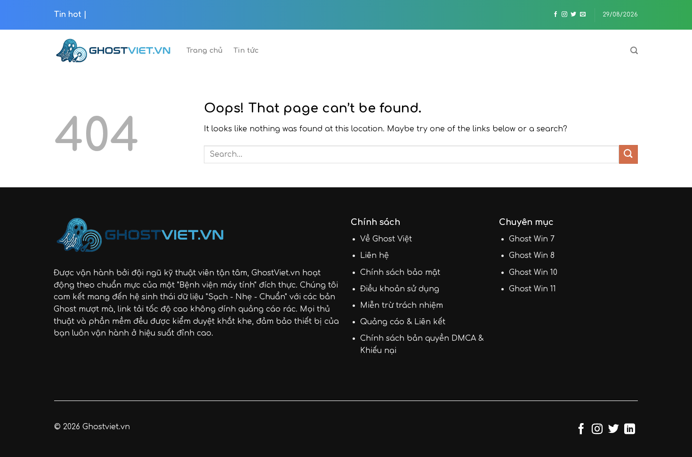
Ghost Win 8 (532, 255)
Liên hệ (374, 255)
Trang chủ (204, 50)
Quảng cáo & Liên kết (402, 322)
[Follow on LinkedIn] (629, 430)
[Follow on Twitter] (573, 14)
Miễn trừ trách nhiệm (401, 305)
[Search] (634, 50)
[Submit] (628, 154)
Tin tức (246, 50)
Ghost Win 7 (532, 239)
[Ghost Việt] (113, 50)
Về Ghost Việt (386, 239)
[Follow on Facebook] (555, 14)
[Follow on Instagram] (564, 14)
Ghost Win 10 (533, 272)
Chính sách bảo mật (400, 272)
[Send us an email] (583, 14)
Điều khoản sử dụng (399, 289)
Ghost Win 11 (532, 289)
